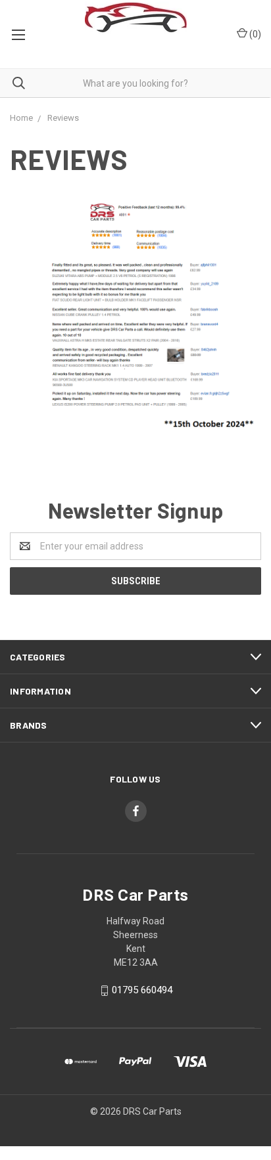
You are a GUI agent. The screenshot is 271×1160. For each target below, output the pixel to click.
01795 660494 (142, 990)
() (254, 34)
